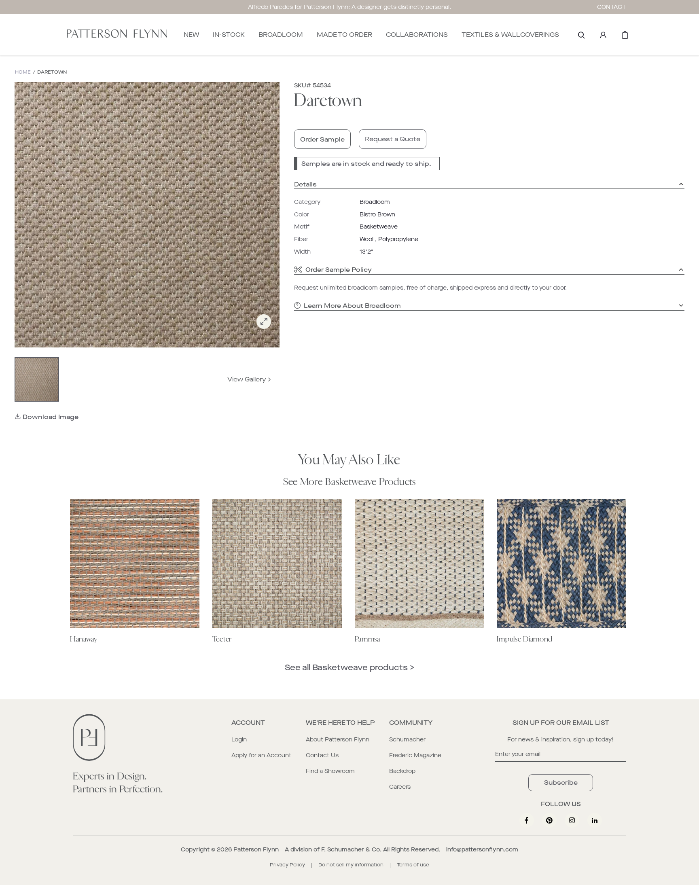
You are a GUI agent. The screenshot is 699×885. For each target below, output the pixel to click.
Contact (611, 7)
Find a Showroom (330, 771)
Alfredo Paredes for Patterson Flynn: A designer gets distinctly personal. (349, 7)
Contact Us (322, 755)
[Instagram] (572, 820)
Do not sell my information (350, 865)
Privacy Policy (287, 865)
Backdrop (402, 771)
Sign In (603, 34)
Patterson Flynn (256, 849)
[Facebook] (526, 820)
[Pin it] (549, 820)
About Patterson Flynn (337, 739)
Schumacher (407, 739)
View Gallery (246, 379)
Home (23, 72)
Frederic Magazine (415, 755)
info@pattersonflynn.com (482, 849)
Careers (400, 787)
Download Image (50, 417)
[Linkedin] (594, 820)
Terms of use (413, 865)
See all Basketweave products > (349, 667)
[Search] (581, 34)
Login (239, 739)
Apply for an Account (261, 755)
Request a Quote (392, 139)
